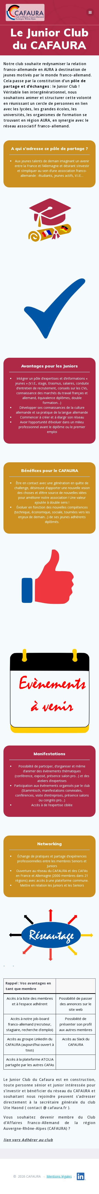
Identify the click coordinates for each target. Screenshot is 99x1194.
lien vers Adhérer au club (28, 1139)
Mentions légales (59, 1176)
